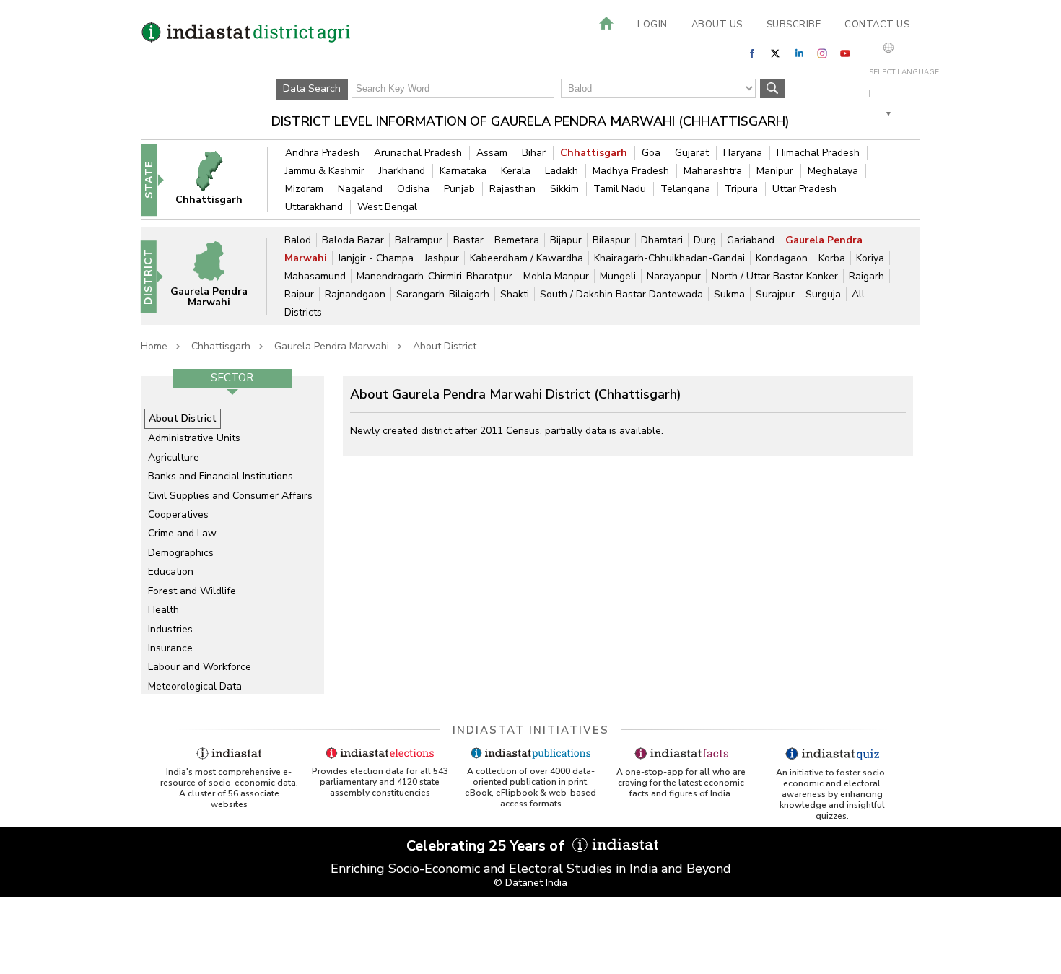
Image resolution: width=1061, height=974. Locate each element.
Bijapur (566, 240)
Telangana (685, 189)
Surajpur (775, 294)
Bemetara (516, 240)
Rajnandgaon (355, 294)
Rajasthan (512, 189)
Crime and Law (182, 533)
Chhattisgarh (593, 153)
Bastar (468, 240)
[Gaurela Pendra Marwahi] (218, 275)
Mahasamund (315, 276)
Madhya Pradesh (631, 171)
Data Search (312, 88)
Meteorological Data (195, 686)
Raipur (299, 294)
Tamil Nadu (619, 189)
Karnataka (463, 171)
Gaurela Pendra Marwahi (331, 346)
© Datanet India (530, 883)
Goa (651, 153)
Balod (297, 240)
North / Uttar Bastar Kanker (775, 276)
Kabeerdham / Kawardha (526, 258)
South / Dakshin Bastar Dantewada (621, 294)
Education (170, 571)
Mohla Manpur (556, 276)
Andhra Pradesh (322, 153)
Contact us (876, 24)
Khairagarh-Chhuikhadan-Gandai (669, 258)
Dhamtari (662, 240)
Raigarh (866, 276)
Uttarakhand (314, 207)
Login (652, 24)
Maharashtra (713, 171)
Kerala (515, 171)
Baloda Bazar (353, 240)
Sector (232, 377)
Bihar (534, 153)
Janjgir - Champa (376, 258)
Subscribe (794, 24)
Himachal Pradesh (818, 153)
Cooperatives (178, 514)
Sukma (729, 294)
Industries (170, 629)
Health (163, 610)
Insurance (170, 648)
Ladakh (561, 171)
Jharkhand (402, 171)
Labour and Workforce (199, 667)
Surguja (823, 294)
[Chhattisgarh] (219, 179)
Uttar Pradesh (804, 189)
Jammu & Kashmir (324, 171)
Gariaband (750, 240)
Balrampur (418, 240)
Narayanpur (674, 276)
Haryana (742, 153)
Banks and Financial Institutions (220, 476)
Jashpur (441, 258)
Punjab (459, 189)
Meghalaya (833, 171)
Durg (705, 240)
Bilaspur (611, 240)
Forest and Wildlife (192, 591)
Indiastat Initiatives (531, 730)
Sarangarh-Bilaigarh (442, 294)
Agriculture (173, 457)
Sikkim (564, 189)
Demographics (181, 553)
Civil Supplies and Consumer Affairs (230, 496)
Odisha (413, 189)
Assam (491, 153)
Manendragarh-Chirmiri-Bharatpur (434, 276)
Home (154, 346)
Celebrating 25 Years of (487, 846)
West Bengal (387, 207)
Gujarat (692, 153)
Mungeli (618, 276)
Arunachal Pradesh (418, 153)
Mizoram (304, 189)
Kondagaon (782, 258)
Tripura (741, 189)
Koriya (870, 258)
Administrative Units (194, 438)
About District (444, 346)
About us (717, 24)
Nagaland (360, 189)
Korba (831, 258)
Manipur (774, 171)
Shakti (514, 294)
